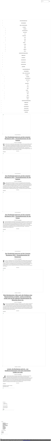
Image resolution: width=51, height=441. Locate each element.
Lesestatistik (23, 64)
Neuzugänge (25, 32)
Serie (28, 88)
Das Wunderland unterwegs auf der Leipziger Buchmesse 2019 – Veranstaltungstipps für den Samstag (18, 177)
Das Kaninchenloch (23, 20)
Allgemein (16, 292)
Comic (28, 93)
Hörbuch (25, 49)
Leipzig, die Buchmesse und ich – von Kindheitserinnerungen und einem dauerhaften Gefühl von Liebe (18, 370)
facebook (2, 431)
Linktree (23, 66)
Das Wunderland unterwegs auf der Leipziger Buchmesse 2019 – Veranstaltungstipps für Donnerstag (17, 255)
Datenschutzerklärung (26, 100)
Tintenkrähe (4, 424)
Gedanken (27, 76)
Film (25, 37)
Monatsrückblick (25, 30)
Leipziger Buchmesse (18, 134)
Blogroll (23, 57)
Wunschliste (26, 106)
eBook (25, 47)
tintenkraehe (4, 151)
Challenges (26, 108)
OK (23, 440)
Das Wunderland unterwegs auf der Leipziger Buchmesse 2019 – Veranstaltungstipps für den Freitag (18, 216)
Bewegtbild (24, 35)
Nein (24, 440)
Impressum (23, 55)
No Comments (19, 142)
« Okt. (3, 409)
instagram (2, 432)
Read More (17, 228)
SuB (27, 81)
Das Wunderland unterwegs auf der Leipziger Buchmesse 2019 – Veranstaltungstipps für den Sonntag (18, 138)
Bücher (24, 42)
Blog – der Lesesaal (23, 25)
